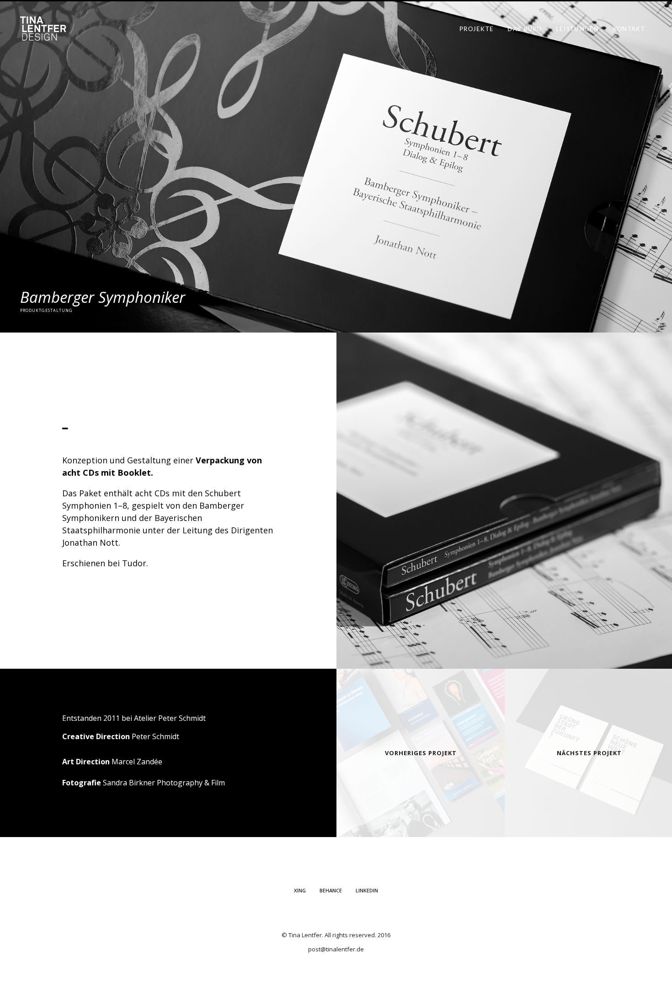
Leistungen (577, 29)
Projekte (476, 29)
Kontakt (629, 29)
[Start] (43, 33)
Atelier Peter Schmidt (170, 718)
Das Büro (524, 29)
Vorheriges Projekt (421, 753)
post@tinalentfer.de (336, 949)
